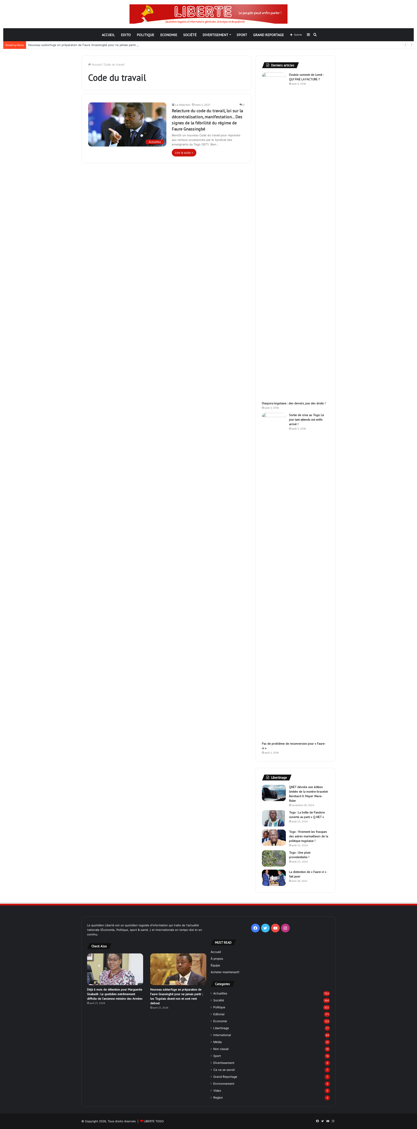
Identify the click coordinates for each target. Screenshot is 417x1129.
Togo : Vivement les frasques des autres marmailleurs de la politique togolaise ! (308, 836)
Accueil (108, 35)
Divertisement (215, 35)
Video (217, 1090)
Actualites (220, 993)
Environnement (223, 1083)
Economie (168, 35)
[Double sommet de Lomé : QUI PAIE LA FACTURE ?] (274, 235)
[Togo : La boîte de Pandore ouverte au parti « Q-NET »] (274, 818)
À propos (217, 958)
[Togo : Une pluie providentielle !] (274, 858)
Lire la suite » (184, 152)
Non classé (221, 1049)
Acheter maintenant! (225, 972)
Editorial (218, 1014)
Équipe (215, 965)
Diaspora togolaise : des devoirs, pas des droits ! (294, 403)
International (222, 1035)
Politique (145, 35)
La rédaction (182, 104)
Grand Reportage (268, 35)
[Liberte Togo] (208, 14)
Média (217, 1042)
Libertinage (221, 1028)
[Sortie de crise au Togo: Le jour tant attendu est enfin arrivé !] (274, 575)
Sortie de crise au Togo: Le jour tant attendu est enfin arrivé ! (306, 419)
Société (190, 35)
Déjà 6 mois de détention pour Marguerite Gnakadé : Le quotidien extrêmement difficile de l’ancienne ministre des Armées (114, 994)
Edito (126, 35)
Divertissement (223, 1063)
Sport (242, 35)
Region (218, 1097)
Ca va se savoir (224, 1069)
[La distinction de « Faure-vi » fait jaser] (274, 878)
